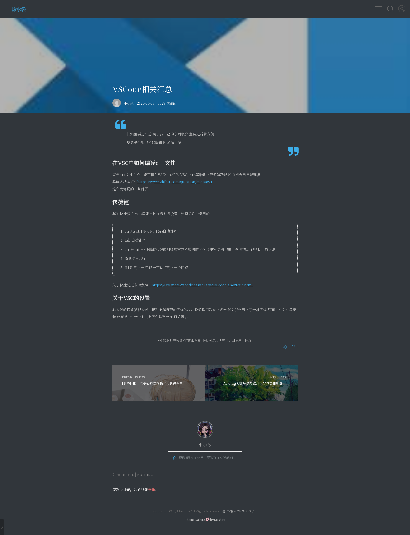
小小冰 (129, 103)
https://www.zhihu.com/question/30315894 (174, 181)
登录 (151, 489)
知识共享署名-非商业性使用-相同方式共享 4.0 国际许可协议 (207, 340)
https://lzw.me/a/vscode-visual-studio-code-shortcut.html (202, 284)
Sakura (200, 519)
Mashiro (219, 519)
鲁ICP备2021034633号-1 (239, 511)
